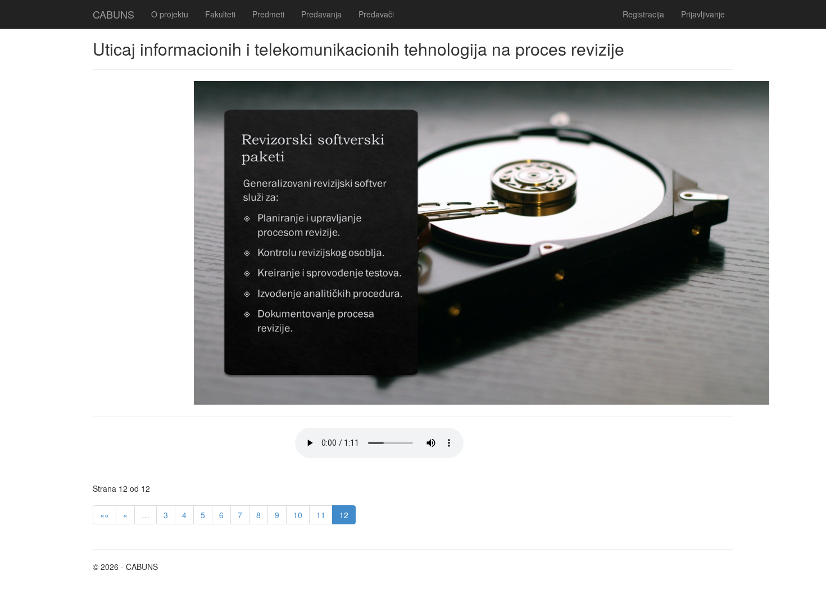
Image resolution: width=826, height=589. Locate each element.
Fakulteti (220, 14)
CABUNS (113, 14)
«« (104, 514)
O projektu (169, 14)
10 (297, 514)
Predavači (376, 14)
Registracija (643, 14)
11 (320, 514)
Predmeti (268, 14)
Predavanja (321, 14)
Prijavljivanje (703, 14)
